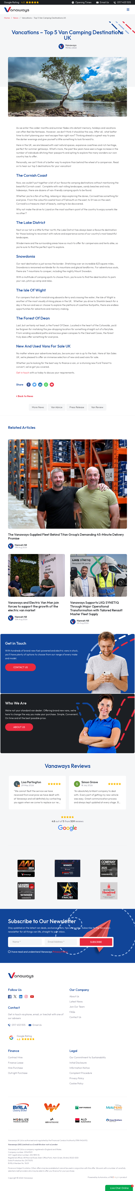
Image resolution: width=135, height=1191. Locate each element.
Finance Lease (15, 1062)
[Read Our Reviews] (67, 828)
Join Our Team (77, 1006)
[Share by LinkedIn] (40, 384)
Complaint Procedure (80, 1073)
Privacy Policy (60, 951)
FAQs (72, 1011)
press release (76, 407)
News (15, 18)
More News (38, 407)
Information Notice (79, 1067)
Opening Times (83, 2)
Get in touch (22, 372)
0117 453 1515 (18, 1024)
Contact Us (20, 667)
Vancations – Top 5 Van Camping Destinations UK (44, 18)
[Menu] (128, 9)
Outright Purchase (17, 1073)
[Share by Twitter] (34, 384)
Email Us (104, 2)
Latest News (76, 1001)
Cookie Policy (76, 1083)
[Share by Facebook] (28, 384)
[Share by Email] (52, 384)
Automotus (102, 1177)
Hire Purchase (15, 1067)
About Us (19, 727)
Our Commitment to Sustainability (87, 1057)
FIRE (115, 1177)
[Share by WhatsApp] (46, 384)
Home (7, 18)
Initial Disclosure (78, 1062)
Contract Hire (15, 1057)
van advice (56, 407)
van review (97, 407)
